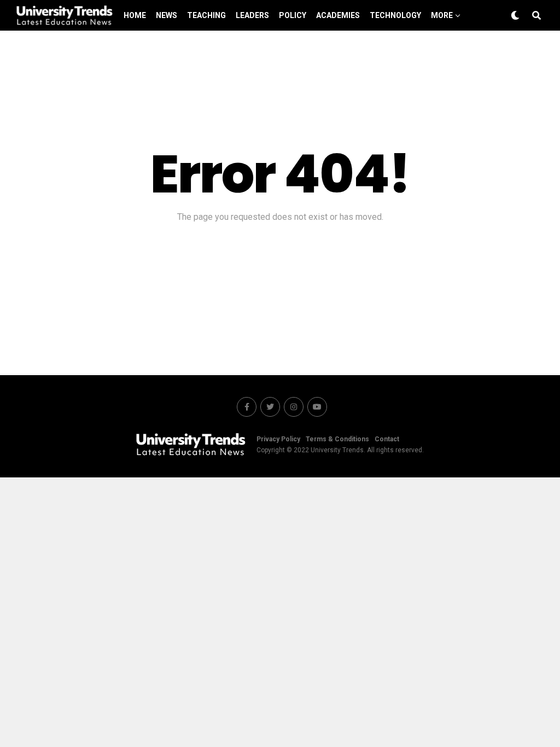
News (166, 15)
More (442, 15)
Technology (395, 15)
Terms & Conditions (337, 439)
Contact (387, 439)
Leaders (252, 15)
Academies (338, 15)
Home (135, 15)
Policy (292, 15)
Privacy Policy (278, 439)
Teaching (206, 15)
